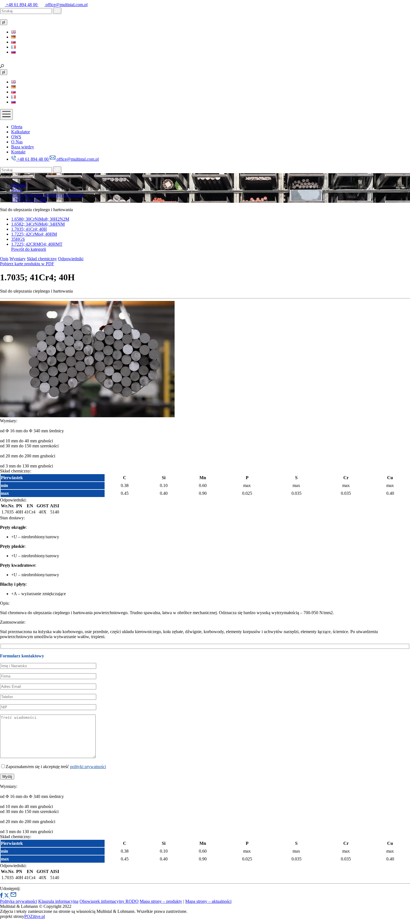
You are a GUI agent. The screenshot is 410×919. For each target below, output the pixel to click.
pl (3, 22)
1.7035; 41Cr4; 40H (29, 200)
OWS (16, 136)
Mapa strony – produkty (161, 901)
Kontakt (18, 151)
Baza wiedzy (22, 146)
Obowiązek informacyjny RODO (109, 901)
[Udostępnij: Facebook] (2, 896)
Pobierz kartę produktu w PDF (27, 263)
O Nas (17, 141)
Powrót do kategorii (28, 249)
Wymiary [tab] (17, 258)
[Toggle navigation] (6, 114)
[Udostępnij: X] (7, 896)
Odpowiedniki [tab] (70, 258)
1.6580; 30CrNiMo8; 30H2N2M (40, 219)
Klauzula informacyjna (58, 901)
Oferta (16, 126)
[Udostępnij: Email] (13, 896)
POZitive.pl (34, 916)
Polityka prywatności (18, 901)
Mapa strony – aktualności (208, 901)
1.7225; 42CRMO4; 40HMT (36, 244)
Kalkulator (20, 131)
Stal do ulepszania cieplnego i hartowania (47, 195)
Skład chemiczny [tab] (42, 258)
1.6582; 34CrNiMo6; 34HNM (38, 224)
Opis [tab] (4, 258)
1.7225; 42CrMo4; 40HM (34, 234)
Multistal (18, 185)
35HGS (18, 239)
